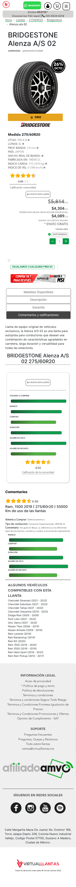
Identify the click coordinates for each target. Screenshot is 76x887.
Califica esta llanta (39, 194)
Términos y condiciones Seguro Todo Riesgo (38, 699)
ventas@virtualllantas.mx (38, 748)
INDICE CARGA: (18, 164)
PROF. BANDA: (17, 148)
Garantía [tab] (38, 307)
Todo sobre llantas (38, 744)
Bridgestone (54, 19)
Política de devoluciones (38, 690)
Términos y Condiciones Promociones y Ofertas (38, 714)
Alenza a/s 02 (18, 24)
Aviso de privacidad (38, 681)
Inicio (8, 19)
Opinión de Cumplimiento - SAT (38, 718)
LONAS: (13, 144)
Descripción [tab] (38, 299)
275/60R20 (36, 19)
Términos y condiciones (38, 695)
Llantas (20, 19)
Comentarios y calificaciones (38, 315)
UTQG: (12, 140)
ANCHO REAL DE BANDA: (24, 156)
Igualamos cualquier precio (32, 267)
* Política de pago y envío (38, 686)
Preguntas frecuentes (38, 734)
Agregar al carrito (38, 252)
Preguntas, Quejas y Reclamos (38, 739)
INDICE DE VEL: (17, 168)
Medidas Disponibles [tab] (38, 292)
